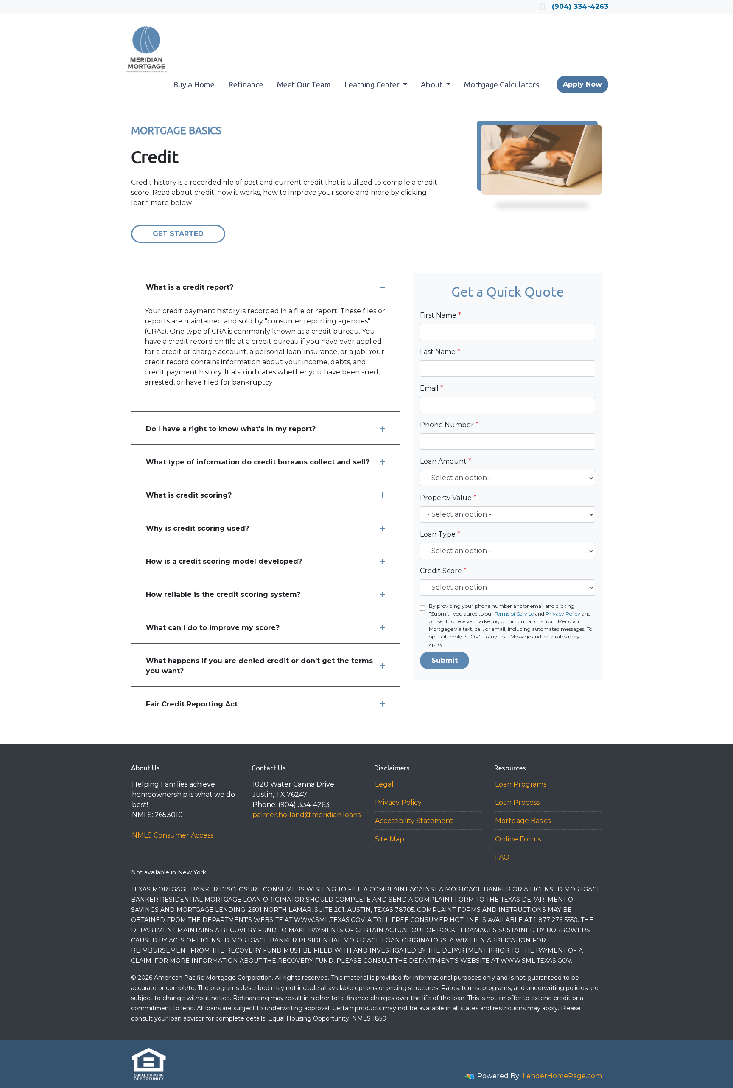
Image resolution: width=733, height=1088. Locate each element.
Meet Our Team (304, 84)
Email (431, 388)
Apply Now (582, 84)
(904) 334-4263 (580, 7)
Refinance (245, 84)
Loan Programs (520, 784)
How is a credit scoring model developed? (224, 561)
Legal (384, 784)
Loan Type (440, 534)
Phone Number (449, 425)
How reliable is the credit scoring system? (223, 594)
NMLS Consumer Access (172, 835)
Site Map (389, 839)
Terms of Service (514, 613)
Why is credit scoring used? (197, 528)
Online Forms (518, 839)
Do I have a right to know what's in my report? (231, 429)
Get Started (178, 234)
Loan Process (517, 802)
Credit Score (443, 571)
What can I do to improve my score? (213, 628)
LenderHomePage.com (562, 1076)
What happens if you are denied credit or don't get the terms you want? (259, 666)
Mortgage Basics (523, 821)
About (432, 84)
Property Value (448, 498)
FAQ (502, 857)
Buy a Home (194, 84)
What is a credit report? (189, 287)
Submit (444, 660)
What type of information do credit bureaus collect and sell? (257, 462)
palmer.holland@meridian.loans (306, 815)
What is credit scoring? (189, 495)
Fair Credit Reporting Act (192, 704)
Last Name (440, 352)
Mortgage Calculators (502, 84)
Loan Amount (445, 461)
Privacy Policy (563, 613)
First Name (440, 315)
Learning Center (372, 84)
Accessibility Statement (414, 821)
